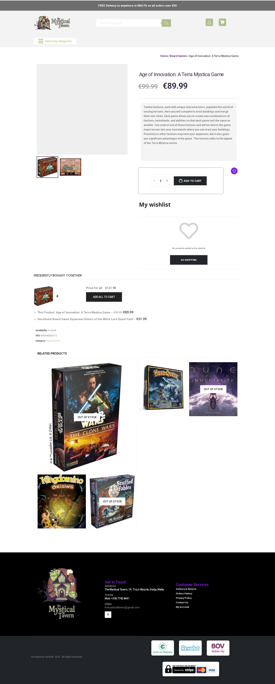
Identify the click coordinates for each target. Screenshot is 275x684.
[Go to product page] (163, 389)
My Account (182, 607)
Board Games (178, 55)
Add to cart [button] (174, 412)
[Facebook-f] (108, 614)
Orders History (184, 593)
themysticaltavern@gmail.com (122, 607)
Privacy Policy (184, 598)
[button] (55, 41)
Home (164, 55)
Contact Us (182, 602)
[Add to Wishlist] (234, 171)
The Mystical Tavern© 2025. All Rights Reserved (56, 657)
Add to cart (192, 181)
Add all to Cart (104, 296)
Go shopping (189, 260)
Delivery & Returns (186, 589)
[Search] (166, 23)
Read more (112, 469)
